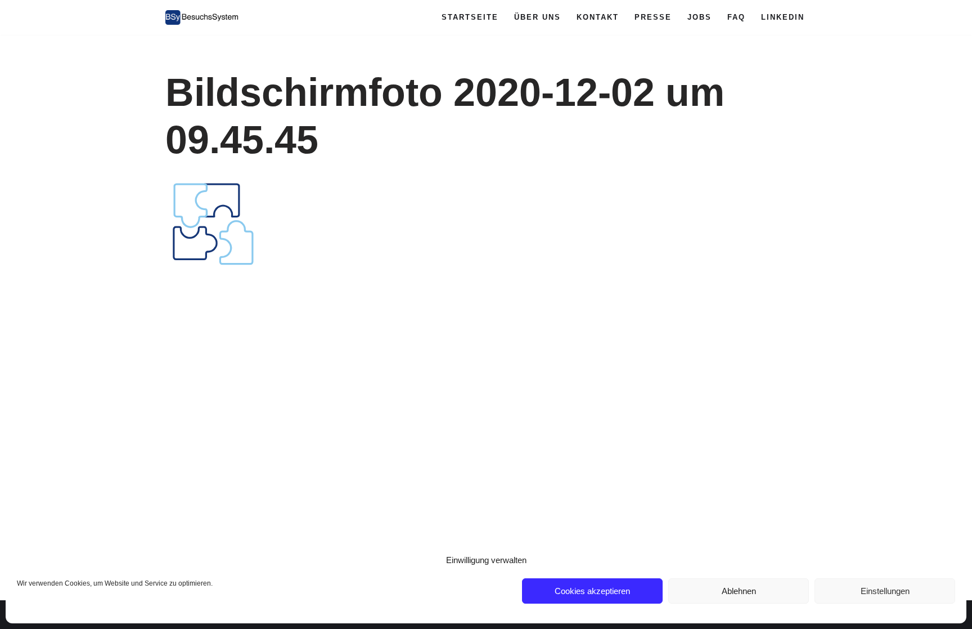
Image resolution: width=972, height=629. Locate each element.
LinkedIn (782, 17)
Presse (653, 17)
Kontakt (598, 17)
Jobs (699, 17)
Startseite (470, 17)
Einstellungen (885, 591)
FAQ (736, 17)
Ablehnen (739, 591)
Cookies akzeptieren (592, 591)
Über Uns (537, 17)
